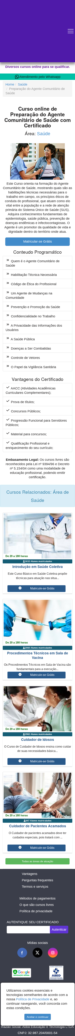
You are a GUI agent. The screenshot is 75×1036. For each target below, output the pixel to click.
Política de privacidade (35, 911)
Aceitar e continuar (37, 1016)
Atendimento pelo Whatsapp (39, 77)
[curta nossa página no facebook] (22, 953)
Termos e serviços (35, 886)
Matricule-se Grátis (42, 588)
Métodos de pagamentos (37, 898)
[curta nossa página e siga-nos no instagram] (53, 953)
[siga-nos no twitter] (37, 953)
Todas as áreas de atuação (37, 861)
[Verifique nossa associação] (56, 972)
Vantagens (29, 874)
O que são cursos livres (36, 905)
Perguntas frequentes (37, 880)
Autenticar (59, 929)
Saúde (22, 84)
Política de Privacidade (32, 999)
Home (9, 84)
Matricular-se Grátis (37, 241)
